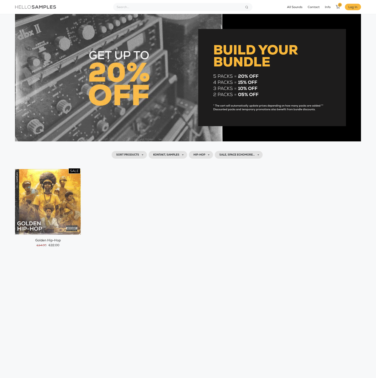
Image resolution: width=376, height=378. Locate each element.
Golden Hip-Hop (48, 240)
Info (328, 7)
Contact (314, 7)
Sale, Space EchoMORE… (237, 154)
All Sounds (294, 7)
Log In (353, 7)
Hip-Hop (199, 154)
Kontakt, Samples (166, 154)
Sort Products (127, 154)
